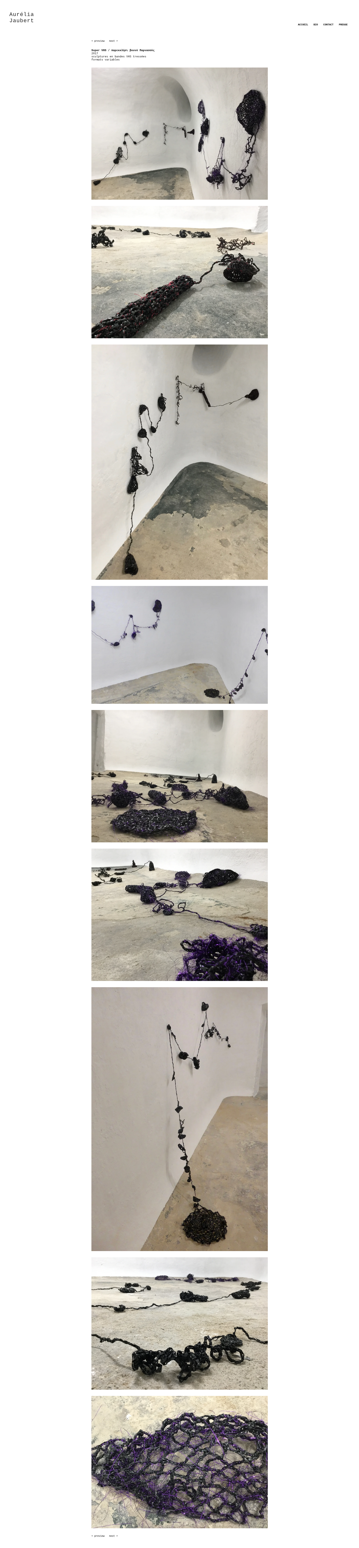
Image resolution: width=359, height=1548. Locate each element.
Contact (328, 24)
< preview (98, 41)
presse (343, 24)
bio (316, 24)
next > (113, 41)
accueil (303, 24)
